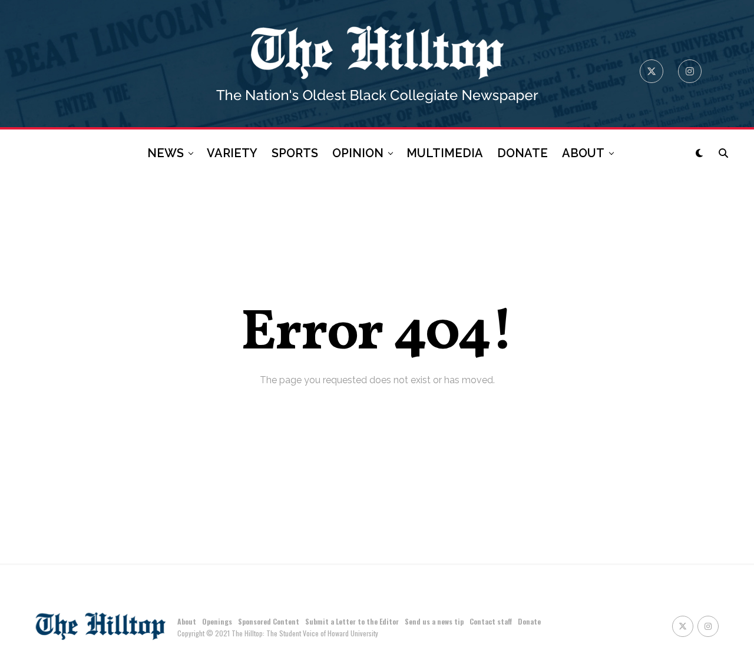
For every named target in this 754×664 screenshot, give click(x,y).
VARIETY (232, 153)
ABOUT (583, 153)
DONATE (522, 153)
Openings (217, 621)
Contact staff (490, 621)
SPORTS (295, 153)
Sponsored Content (268, 621)
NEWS (165, 153)
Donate (529, 621)
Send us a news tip (434, 621)
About (186, 621)
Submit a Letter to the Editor (352, 621)
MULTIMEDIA (444, 153)
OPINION (357, 153)
